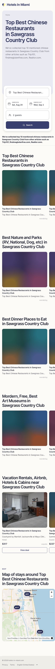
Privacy (5, 665)
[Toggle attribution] (52, 638)
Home (7, 15)
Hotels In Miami (18, 4)
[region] (28, 615)
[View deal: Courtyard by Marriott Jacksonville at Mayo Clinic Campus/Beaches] (24, 510)
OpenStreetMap (44, 638)
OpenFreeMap (12, 638)
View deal (24, 550)
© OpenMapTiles (24, 638)
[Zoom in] (52, 592)
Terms (12, 665)
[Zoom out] (52, 596)
